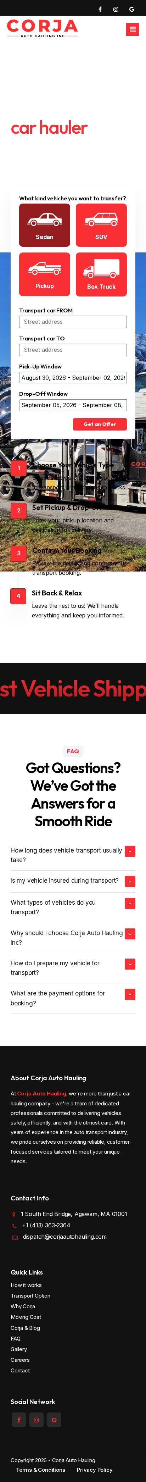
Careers (20, 1359)
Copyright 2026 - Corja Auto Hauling (53, 1460)
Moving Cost (26, 1317)
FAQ (15, 1338)
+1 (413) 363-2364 (46, 1225)
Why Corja (23, 1306)
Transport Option (30, 1295)
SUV (101, 236)
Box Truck (101, 286)
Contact (20, 1370)
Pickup (44, 285)
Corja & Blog (25, 1328)
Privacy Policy (94, 1469)
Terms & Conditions (40, 1469)
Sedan (45, 236)
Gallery (19, 1349)
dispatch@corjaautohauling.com (65, 1236)
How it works (26, 1285)
